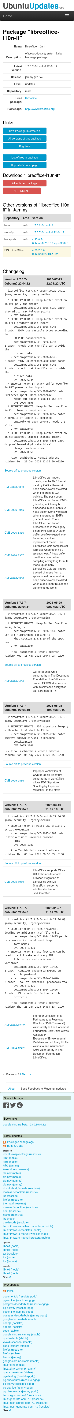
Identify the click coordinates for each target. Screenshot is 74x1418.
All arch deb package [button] (24, 183)
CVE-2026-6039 (14, 487)
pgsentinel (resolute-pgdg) (19, 1300)
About (11, 1088)
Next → (26, 1074)
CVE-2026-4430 (14, 681)
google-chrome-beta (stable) (20, 1319)
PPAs (10, 1291)
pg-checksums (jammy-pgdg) (20, 1391)
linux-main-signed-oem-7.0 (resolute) (25, 1403)
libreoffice (31, 98)
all (10, 1277)
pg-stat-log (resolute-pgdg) (19, 1376)
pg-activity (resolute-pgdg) (19, 1308)
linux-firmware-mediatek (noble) (22, 1230)
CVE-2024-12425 (15, 1025)
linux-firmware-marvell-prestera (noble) (26, 1237)
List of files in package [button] (24, 157)
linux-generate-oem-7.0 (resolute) (23, 1399)
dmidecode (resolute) (16, 1222)
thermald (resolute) (14, 1203)
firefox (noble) (11, 1353)
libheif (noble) (11, 1246)
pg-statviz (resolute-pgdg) (18, 1384)
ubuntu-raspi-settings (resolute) (22, 1154)
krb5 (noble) (10, 1158)
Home (7, 15)
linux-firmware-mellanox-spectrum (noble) (28, 1226)
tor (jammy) (10, 1261)
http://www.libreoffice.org (40, 109)
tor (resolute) (11, 1253)
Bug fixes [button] (24, 146)
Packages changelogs (20, 1142)
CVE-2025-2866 (14, 780)
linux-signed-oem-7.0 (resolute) (22, 1395)
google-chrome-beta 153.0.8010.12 (24, 1124)
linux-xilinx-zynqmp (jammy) (19, 1368)
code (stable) (11, 1330)
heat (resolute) (12, 1211)
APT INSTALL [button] (22, 191)
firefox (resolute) (13, 1199)
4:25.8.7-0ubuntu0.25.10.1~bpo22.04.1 (50, 241)
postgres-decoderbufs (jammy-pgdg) (25, 1315)
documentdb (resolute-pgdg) (20, 1296)
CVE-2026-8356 (14, 532)
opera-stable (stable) (15, 1338)
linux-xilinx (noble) (14, 1365)
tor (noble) (9, 1257)
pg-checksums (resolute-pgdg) (21, 1380)
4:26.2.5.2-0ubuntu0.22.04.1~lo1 (45, 252)
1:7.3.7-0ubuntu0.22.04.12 (48, 232)
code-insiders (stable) (16, 1346)
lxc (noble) (9, 1218)
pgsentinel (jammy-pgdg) (18, 1311)
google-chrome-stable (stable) (21, 1361)
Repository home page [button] (24, 165)
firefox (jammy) (12, 1357)
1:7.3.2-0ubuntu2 (42, 225)
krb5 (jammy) (11, 1165)
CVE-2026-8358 (14, 578)
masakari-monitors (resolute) (20, 1192)
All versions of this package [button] (24, 138)
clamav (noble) (12, 1173)
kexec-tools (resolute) (16, 1169)
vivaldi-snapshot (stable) (17, 1342)
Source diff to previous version (23, 470)
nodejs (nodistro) (13, 1323)
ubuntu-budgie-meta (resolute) (21, 1188)
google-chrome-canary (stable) (21, 1334)
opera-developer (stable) (18, 1372)
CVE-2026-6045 (14, 510)
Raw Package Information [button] (24, 131)
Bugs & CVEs (15, 1145)
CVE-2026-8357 (14, 555)
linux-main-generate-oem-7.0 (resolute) (26, 1406)
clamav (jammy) (12, 1180)
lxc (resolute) (11, 1196)
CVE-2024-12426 (15, 1048)
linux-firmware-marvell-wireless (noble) (26, 1234)
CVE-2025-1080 (14, 881)
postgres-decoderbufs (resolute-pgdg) (26, 1304)
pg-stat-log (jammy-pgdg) (18, 1387)
